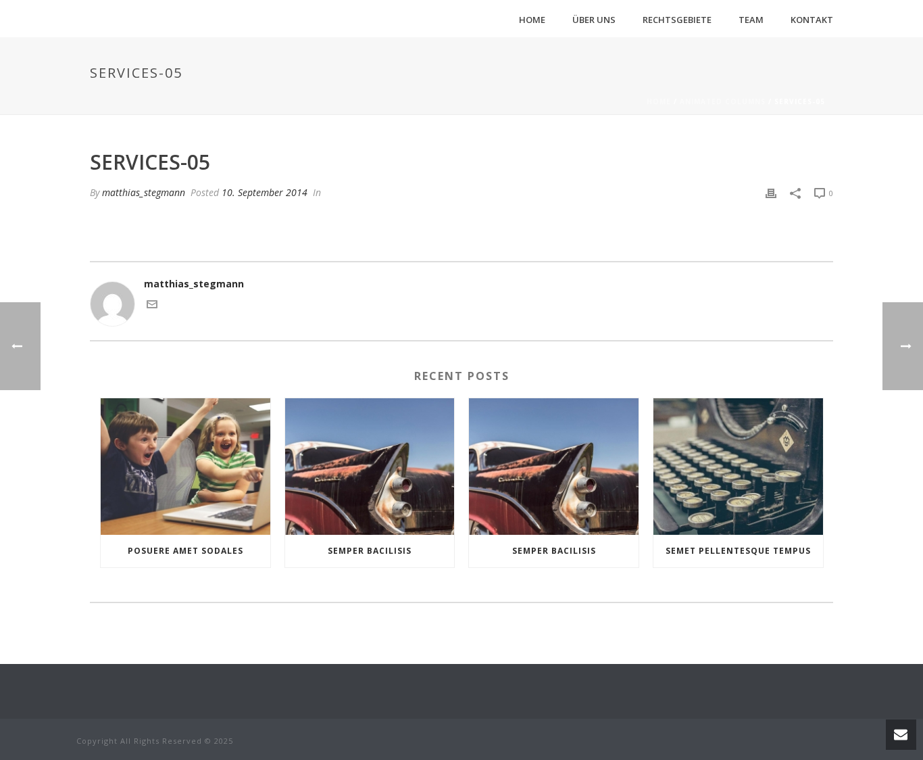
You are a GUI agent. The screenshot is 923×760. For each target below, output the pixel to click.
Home (532, 20)
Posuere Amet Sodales (185, 550)
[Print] (771, 192)
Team (751, 20)
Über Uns (594, 20)
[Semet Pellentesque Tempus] (738, 466)
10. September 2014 (264, 192)
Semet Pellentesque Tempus (738, 550)
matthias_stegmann (143, 192)
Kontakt (812, 20)
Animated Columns (723, 101)
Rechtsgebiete (677, 20)
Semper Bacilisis (369, 550)
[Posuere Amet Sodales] (185, 466)
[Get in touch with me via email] (152, 305)
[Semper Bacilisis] (370, 466)
